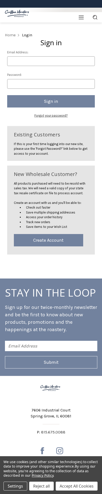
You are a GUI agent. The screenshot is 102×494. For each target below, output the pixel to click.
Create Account (48, 240)
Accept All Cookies (77, 486)
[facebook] (42, 450)
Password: (14, 75)
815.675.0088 (53, 432)
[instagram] (59, 450)
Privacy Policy (42, 475)
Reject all (41, 486)
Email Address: (17, 52)
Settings (15, 486)
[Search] (95, 17)
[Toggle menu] (81, 17)
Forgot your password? (51, 115)
